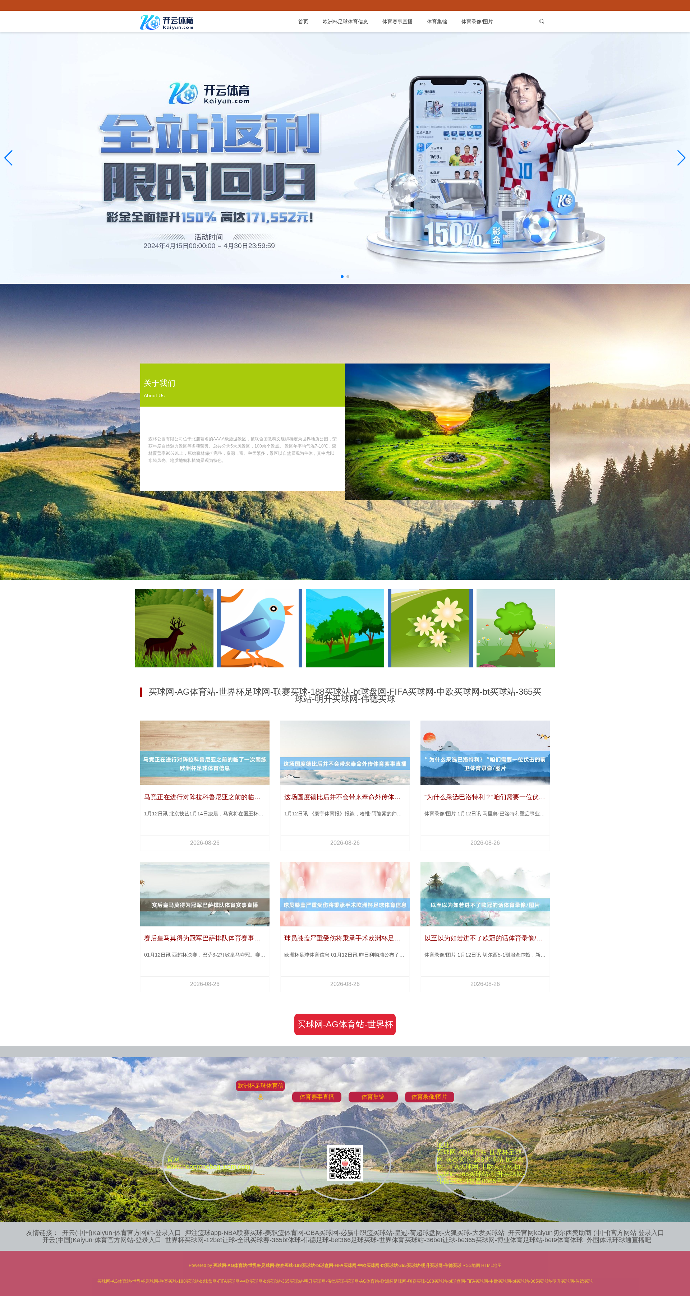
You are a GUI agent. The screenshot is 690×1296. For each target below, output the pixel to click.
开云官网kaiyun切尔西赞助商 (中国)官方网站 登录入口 (586, 1232)
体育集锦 (437, 21)
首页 (303, 21)
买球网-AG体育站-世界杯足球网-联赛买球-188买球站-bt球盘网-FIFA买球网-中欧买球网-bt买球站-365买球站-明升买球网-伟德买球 (345, 1027)
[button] (681, 158)
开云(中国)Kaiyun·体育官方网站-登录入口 (121, 1232)
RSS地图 (471, 1265)
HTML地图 (491, 1265)
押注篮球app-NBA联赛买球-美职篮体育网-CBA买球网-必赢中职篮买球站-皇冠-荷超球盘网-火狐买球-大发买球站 (345, 1232)
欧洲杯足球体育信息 (345, 21)
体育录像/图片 (477, 21)
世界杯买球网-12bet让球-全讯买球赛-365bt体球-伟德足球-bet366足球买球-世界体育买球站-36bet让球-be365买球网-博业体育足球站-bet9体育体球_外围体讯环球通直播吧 (408, 1240)
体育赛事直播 (397, 21)
